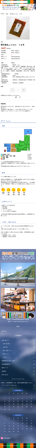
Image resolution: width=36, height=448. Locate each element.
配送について (6, 353)
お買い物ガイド (5, 340)
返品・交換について (7, 350)
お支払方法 (5, 347)
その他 (4, 357)
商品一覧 (4, 331)
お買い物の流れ (6, 343)
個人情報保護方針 (6, 364)
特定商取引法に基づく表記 (8, 360)
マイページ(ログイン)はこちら (9, 385)
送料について (5, 367)
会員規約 (4, 371)
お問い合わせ (5, 374)
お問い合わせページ (14, 229)
